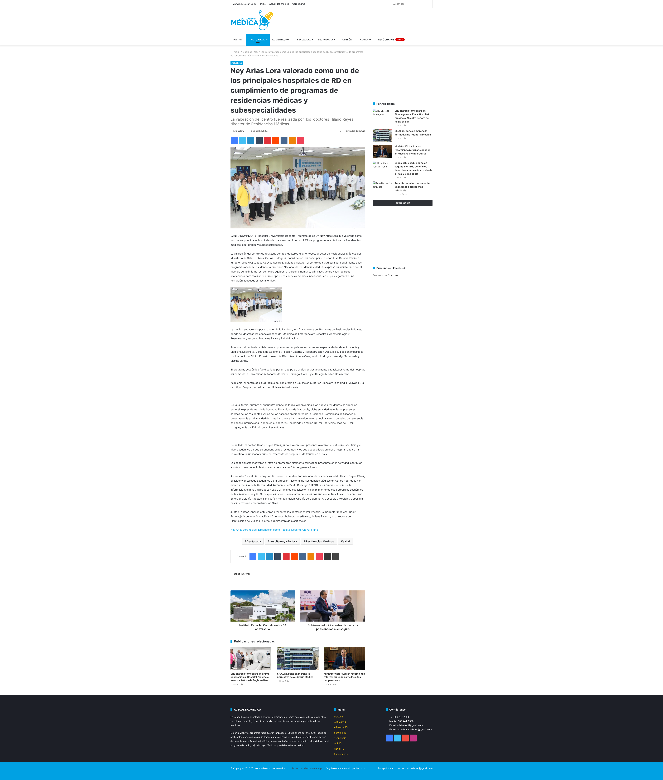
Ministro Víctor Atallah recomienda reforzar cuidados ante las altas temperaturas (344, 677)
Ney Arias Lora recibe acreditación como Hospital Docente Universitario (274, 529)
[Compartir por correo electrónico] (327, 556)
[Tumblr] (259, 140)
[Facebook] (234, 140)
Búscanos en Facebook (385, 275)
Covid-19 (365, 39)
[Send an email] (245, 131)
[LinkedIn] (250, 140)
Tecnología (325, 39)
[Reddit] (275, 140)
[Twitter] (242, 140)
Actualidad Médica (279, 3)
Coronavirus (298, 3)
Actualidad (257, 39)
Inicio (263, 3)
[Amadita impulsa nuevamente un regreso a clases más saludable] (382, 187)
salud (346, 541)
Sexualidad (304, 39)
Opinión (347, 39)
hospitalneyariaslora (283, 541)
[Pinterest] (267, 140)
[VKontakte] (284, 140)
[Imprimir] (335, 556)
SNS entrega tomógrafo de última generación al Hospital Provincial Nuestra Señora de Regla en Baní (250, 677)
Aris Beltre (238, 131)
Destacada (254, 541)
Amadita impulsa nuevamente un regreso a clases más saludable (412, 187)
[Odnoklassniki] (292, 140)
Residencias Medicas (320, 541)
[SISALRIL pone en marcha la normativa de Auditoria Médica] (298, 658)
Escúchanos (390, 39)
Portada (238, 39)
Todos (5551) (403, 202)
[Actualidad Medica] (252, 21)
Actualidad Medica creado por (308, 768)
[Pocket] (300, 140)
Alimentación (281, 39)
